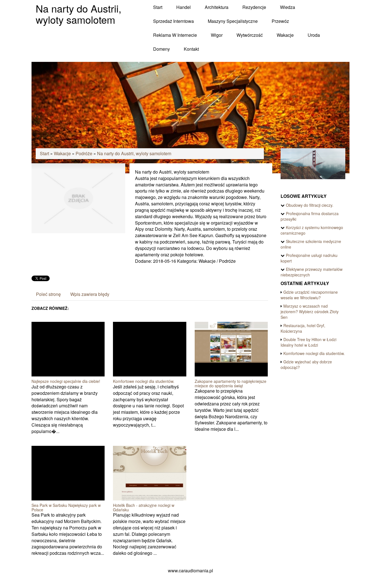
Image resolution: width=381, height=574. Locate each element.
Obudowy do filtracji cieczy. (309, 205)
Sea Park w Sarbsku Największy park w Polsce (66, 507)
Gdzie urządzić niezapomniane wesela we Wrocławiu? (309, 294)
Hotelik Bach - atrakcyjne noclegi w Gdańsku (143, 507)
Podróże (84, 153)
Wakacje (62, 153)
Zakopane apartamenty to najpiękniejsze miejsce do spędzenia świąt (230, 383)
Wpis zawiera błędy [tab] (89, 294)
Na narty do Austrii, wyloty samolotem (134, 153)
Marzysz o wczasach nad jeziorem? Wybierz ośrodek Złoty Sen (310, 311)
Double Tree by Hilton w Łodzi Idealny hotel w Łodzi (308, 342)
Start (44, 153)
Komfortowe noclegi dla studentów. (143, 381)
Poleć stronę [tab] (48, 294)
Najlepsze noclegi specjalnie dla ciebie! (66, 381)
